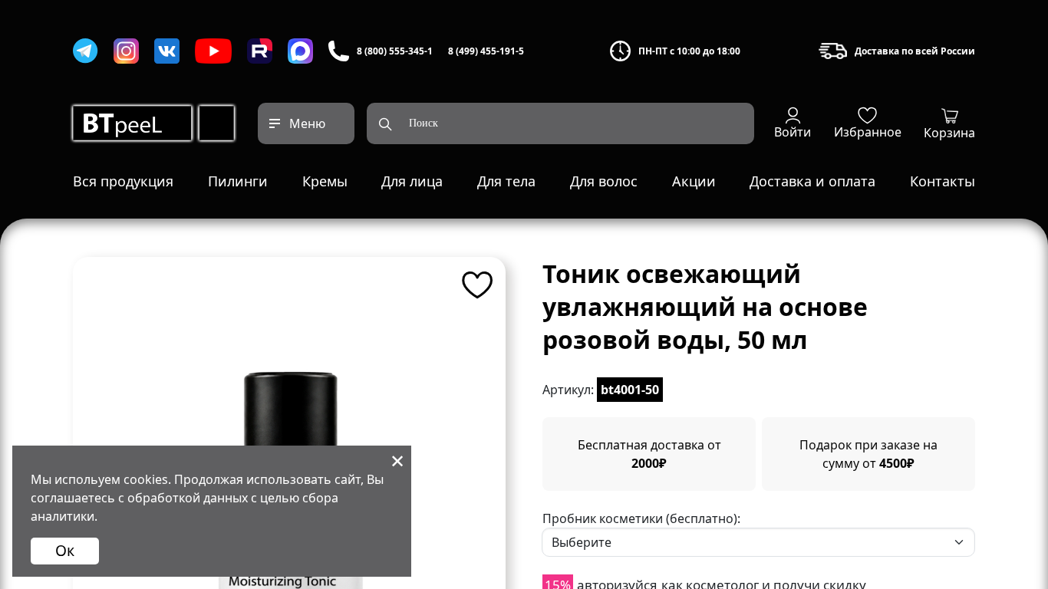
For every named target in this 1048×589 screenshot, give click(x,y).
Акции (694, 181)
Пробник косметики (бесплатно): (641, 518)
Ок (64, 550)
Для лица (412, 181)
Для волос (604, 181)
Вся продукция (123, 181)
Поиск (423, 123)
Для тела (506, 181)
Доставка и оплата (812, 181)
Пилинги (238, 181)
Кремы (325, 181)
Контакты (942, 181)
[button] (792, 123)
